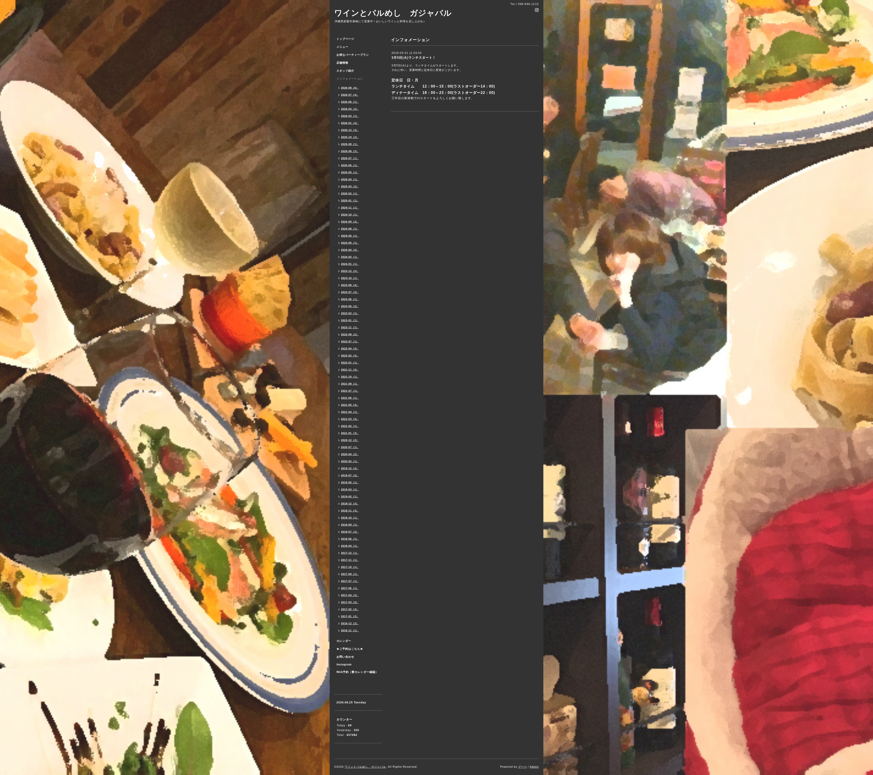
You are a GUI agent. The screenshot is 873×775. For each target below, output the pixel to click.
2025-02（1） (350, 193)
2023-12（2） (350, 271)
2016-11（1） (350, 630)
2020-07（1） (350, 447)
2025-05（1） (350, 172)
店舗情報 (342, 62)
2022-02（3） (350, 355)
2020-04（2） (350, 454)
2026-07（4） (350, 94)
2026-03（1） (350, 116)
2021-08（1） (350, 383)
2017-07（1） (350, 581)
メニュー (342, 46)
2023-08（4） (350, 285)
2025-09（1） (350, 144)
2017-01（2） (350, 616)
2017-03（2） (350, 602)
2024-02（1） (350, 257)
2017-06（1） (350, 588)
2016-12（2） (350, 623)
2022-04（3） (350, 348)
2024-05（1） (350, 242)
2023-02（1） (350, 313)
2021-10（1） (350, 376)
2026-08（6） (350, 87)
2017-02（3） (350, 609)
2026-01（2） (350, 123)
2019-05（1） (350, 482)
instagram (344, 664)
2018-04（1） (350, 545)
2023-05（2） (350, 306)
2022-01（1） (350, 362)
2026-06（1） (350, 101)
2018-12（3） (350, 503)
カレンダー (343, 640)
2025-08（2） (350, 151)
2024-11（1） (350, 207)
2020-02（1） (350, 461)
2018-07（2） (350, 531)
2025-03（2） (350, 186)
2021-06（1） (350, 397)
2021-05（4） (350, 405)
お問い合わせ (345, 656)
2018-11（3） (350, 510)
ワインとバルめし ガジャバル (393, 12)
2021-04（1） (350, 412)
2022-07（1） (350, 341)
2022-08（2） (350, 334)
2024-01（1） (350, 264)
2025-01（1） (350, 200)
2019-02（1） (350, 496)
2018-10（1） (350, 517)
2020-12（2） (350, 440)
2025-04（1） (350, 179)
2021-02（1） (350, 426)
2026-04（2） (350, 109)
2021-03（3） (350, 419)
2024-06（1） (350, 235)
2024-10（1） (350, 214)
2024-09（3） (350, 221)
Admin (534, 766)
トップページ (345, 38)
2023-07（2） (350, 292)
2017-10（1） (350, 567)
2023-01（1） (350, 320)
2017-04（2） (350, 595)
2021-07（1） (350, 390)
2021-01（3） (350, 433)
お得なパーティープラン (352, 54)
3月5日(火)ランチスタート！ (413, 57)
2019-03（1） (350, 489)
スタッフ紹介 (345, 70)
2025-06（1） (350, 165)
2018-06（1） (350, 538)
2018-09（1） (350, 524)
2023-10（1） (350, 278)
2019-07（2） (350, 475)
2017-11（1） (350, 560)
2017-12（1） (350, 553)
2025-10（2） (350, 137)
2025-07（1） (350, 158)
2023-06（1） (350, 299)
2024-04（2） (350, 249)
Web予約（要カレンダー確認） (357, 672)
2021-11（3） (350, 369)
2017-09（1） (350, 574)
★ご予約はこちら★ (349, 648)
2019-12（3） (350, 468)
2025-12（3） (350, 130)
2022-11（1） (350, 327)
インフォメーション (349, 78)
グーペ (522, 766)
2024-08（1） (350, 228)
